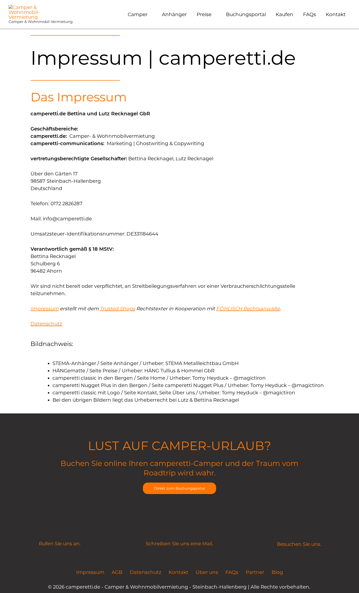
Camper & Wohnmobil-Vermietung (41, 21)
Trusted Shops (117, 309)
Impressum (45, 309)
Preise (204, 14)
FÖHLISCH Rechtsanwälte (248, 309)
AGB (117, 572)
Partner (255, 572)
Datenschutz (46, 324)
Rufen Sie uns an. (60, 544)
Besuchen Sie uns (298, 544)
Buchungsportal (246, 14)
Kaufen (284, 14)
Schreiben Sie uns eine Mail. (179, 544)
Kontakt (336, 14)
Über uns (207, 572)
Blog (277, 572)
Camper (138, 14)
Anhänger (174, 14)
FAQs (309, 14)
